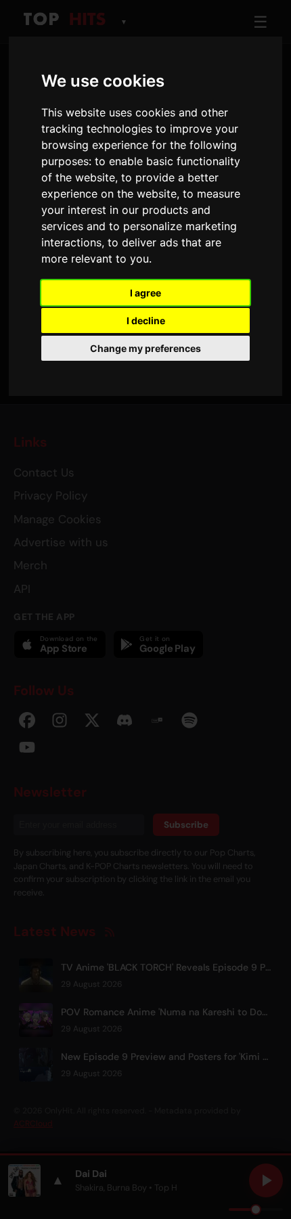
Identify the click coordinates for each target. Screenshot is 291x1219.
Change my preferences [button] (145, 348)
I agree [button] (145, 292)
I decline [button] (146, 320)
